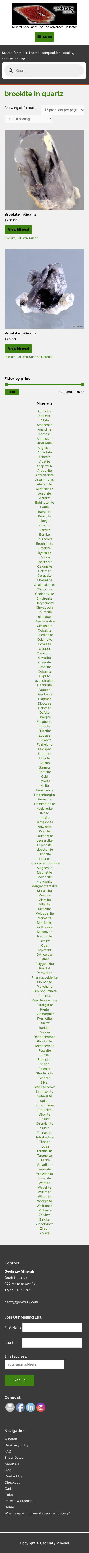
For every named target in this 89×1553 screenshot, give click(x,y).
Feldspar (44, 749)
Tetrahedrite (44, 1137)
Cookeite (44, 644)
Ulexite (44, 1160)
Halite (44, 785)
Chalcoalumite (44, 585)
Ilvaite (44, 813)
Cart (8, 1489)
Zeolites (44, 1215)
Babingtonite (44, 502)
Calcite (44, 557)
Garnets (44, 767)
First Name (13, 1327)
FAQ (8, 1451)
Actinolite (44, 411)
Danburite (44, 685)
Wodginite (44, 1201)
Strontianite (44, 1123)
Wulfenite (45, 1210)
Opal (44, 945)
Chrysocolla (44, 607)
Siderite (44, 1078)
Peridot (44, 968)
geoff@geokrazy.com (21, 1302)
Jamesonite (44, 822)
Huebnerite (44, 808)
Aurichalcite (44, 489)
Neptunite (44, 936)
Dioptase (44, 703)
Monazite (44, 918)
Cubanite (44, 671)
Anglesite (44, 448)
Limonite (44, 854)
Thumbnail (46, 356)
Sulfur (44, 1128)
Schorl (44, 1064)
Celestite (44, 571)
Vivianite (44, 1178)
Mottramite (45, 927)
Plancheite (44, 986)
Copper (44, 648)
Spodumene (45, 1105)
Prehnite (44, 996)
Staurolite (44, 1110)
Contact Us (13, 1476)
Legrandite (45, 840)
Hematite (44, 799)
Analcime (44, 429)
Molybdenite (44, 913)
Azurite (44, 498)
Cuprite (44, 676)
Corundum (44, 653)
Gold (44, 776)
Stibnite (44, 1114)
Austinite (44, 493)
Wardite (44, 1183)
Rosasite (44, 1050)
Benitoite (44, 516)
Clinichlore (44, 626)
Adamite (44, 416)
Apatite (44, 461)
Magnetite (44, 872)
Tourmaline (45, 1151)
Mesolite (44, 895)
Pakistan (22, 238)
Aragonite (44, 470)
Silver (44, 1082)
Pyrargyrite (44, 1005)
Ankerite (44, 457)
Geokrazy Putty (16, 1445)
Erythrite (44, 731)
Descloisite (44, 694)
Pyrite (44, 1009)
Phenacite (44, 982)
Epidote (44, 726)
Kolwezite (44, 827)
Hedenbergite (44, 795)
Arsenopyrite (44, 480)
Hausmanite (44, 790)
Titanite (44, 1142)
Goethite (44, 772)
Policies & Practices (19, 1501)
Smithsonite (44, 1091)
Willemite (44, 1192)
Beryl (44, 521)
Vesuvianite (44, 1174)
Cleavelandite (44, 621)
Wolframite (44, 1206)
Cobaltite (44, 630)
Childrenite (44, 598)
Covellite (44, 658)
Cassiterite (44, 562)
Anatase (45, 434)
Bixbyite (45, 530)
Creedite (44, 662)
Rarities (44, 1027)
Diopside (44, 699)
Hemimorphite (44, 804)
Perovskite (44, 973)
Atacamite (44, 484)
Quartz (33, 238)
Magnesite (44, 868)
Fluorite (44, 758)
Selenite (44, 1069)
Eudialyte (44, 740)
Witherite (44, 1196)
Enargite (44, 717)
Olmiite (44, 941)
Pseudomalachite (44, 1000)
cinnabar (44, 617)
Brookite (10, 238)
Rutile (44, 1055)
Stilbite (44, 1119)
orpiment (44, 950)
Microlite (44, 900)
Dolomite (44, 708)
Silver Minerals (44, 1087)
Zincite (44, 1219)
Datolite (44, 690)
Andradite (44, 443)
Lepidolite (44, 845)
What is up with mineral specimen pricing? (37, 1513)
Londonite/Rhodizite (45, 863)
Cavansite (44, 566)
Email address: (16, 1356)
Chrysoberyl (45, 603)
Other (44, 959)
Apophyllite (44, 466)
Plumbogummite (44, 991)
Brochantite (44, 543)
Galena (44, 763)
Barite (44, 507)
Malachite (44, 877)
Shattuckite (44, 1073)
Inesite (45, 817)
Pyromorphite (44, 1014)
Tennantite (44, 1132)
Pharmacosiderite (44, 977)
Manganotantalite (44, 886)
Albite (44, 420)
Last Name (13, 1343)
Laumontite (44, 836)
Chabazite (44, 580)
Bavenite (44, 511)
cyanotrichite (44, 680)
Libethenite (44, 849)
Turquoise (44, 1155)
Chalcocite (44, 589)
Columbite (44, 639)
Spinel (44, 1101)
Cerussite (45, 575)
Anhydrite (44, 452)
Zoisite (45, 1233)
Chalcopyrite (44, 594)
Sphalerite (44, 1096)
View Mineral (18, 229)
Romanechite (44, 1046)
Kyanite (44, 831)
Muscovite (44, 932)
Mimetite (44, 909)
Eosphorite (44, 722)
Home (9, 1507)
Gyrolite (44, 781)
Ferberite (44, 753)
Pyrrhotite (44, 1018)
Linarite (44, 859)
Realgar (44, 1032)
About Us (12, 1464)
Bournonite (44, 539)
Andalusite (44, 438)
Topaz (44, 1146)
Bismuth (44, 525)
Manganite (44, 881)
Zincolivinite (44, 1224)
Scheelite (44, 1059)
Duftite (44, 712)
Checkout (12, 1482)
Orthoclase (45, 954)
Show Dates (14, 1458)
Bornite (44, 534)
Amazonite (44, 425)
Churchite (44, 612)
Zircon (44, 1228)
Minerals (11, 1439)
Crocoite (44, 667)
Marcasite (44, 890)
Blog (8, 1470)
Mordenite (44, 922)
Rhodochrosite (44, 1037)
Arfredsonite (44, 475)
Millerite (44, 904)
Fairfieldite (44, 744)
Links (9, 1495)
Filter (12, 391)
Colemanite (44, 635)
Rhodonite (44, 1041)
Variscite (44, 1169)
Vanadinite (44, 1164)
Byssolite (44, 553)
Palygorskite (44, 964)
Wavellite (44, 1187)
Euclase (44, 735)
